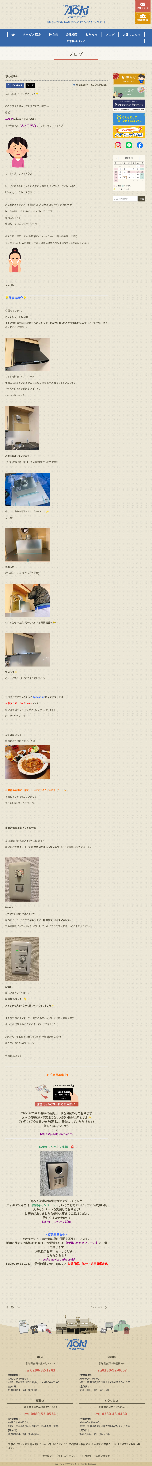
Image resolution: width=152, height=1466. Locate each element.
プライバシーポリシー (67, 1455)
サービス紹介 (32, 34)
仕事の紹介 (82, 84)
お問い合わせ (76, 41)
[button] (15, 85)
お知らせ (92, 34)
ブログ (110, 34)
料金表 (53, 34)
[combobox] (125, 198)
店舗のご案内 (131, 34)
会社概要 (72, 34)
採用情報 (87, 1455)
